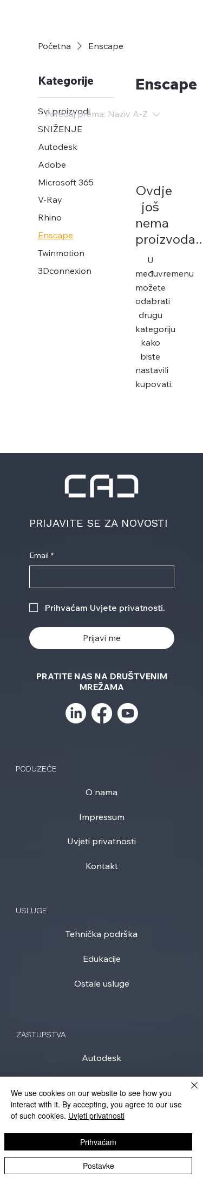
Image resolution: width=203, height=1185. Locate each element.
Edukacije (102, 958)
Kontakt (102, 865)
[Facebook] (101, 713)
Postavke (98, 1165)
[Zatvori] (188, 1092)
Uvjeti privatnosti (101, 841)
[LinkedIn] (76, 713)
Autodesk (101, 1057)
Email (41, 555)
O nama (101, 792)
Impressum (102, 816)
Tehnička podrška (101, 933)
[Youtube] (127, 713)
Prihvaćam (98, 1141)
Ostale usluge (101, 983)
